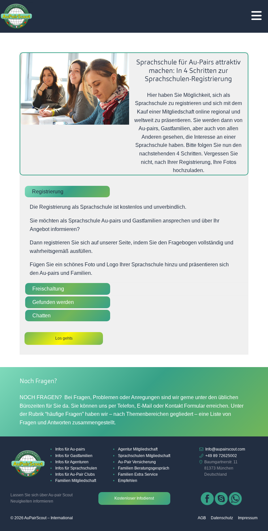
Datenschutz (222, 518)
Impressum (248, 518)
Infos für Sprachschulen (76, 468)
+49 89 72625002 (221, 455)
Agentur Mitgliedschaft (138, 449)
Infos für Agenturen (72, 462)
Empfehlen (127, 480)
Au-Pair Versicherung (137, 462)
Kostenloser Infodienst (134, 498)
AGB (202, 518)
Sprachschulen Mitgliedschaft (144, 455)
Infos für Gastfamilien (73, 455)
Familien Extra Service (138, 474)
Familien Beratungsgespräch (143, 468)
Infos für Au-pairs (70, 449)
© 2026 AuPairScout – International (41, 518)
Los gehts (64, 338)
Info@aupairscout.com (225, 449)
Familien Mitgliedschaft (75, 480)
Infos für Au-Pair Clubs (75, 474)
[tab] (134, 191)
